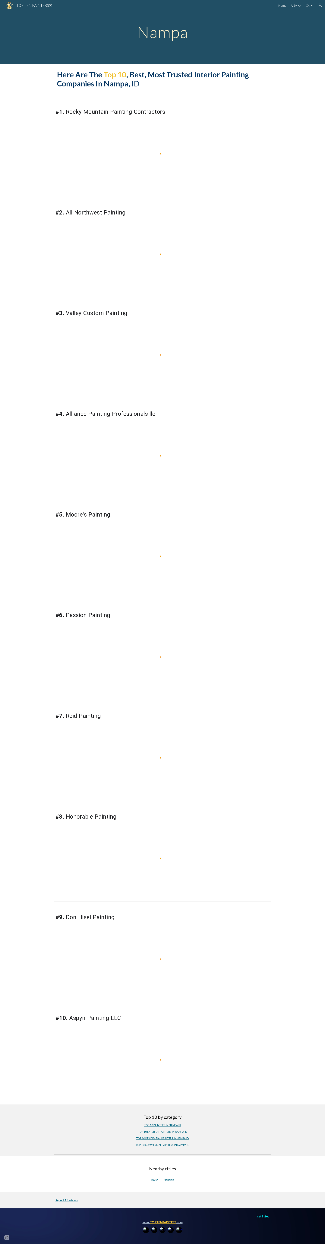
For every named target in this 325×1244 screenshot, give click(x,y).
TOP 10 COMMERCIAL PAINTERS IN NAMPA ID (162, 1144)
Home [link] (282, 5)
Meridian (168, 1180)
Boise (154, 1180)
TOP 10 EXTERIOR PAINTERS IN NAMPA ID (162, 1131)
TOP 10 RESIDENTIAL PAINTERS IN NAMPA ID (162, 1138)
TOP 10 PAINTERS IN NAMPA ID (162, 1125)
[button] (320, 5)
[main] (162, 31)
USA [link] (294, 5)
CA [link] (308, 5)
